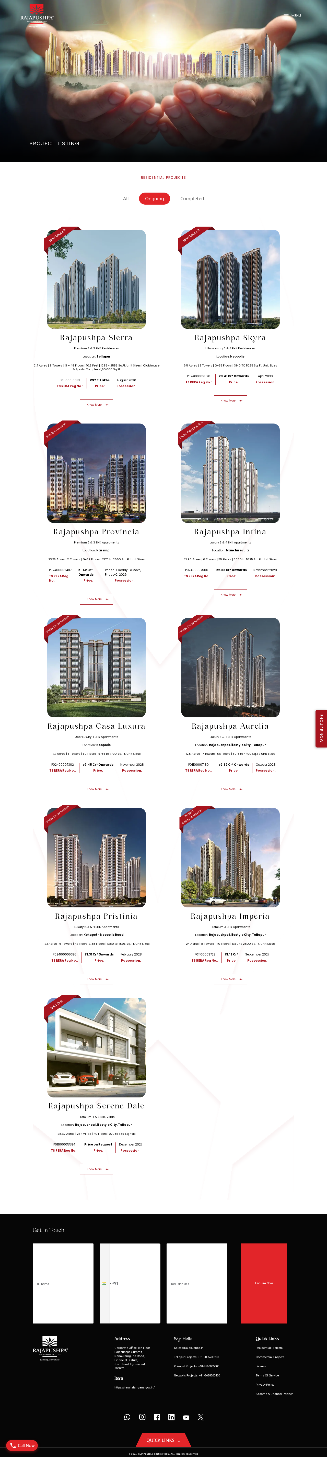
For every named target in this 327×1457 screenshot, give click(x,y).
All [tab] (126, 198)
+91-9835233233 (208, 1357)
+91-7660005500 (208, 1366)
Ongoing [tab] (154, 198)
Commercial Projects (270, 1357)
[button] (105, 1283)
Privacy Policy (265, 1384)
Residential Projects (269, 1348)
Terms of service (267, 1375)
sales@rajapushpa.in (189, 1348)
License (261, 1366)
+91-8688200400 (209, 1375)
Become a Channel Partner (274, 1394)
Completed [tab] (192, 198)
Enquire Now (264, 1283)
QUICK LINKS (163, 1440)
